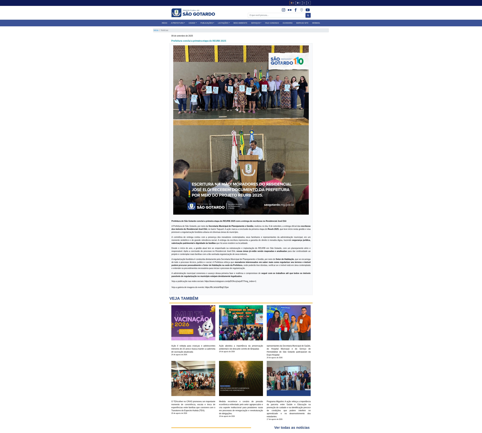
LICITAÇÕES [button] (223, 23)
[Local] (302, 10)
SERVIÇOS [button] (255, 23)
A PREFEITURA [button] (177, 23)
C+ (299, 3)
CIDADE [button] (192, 23)
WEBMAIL (316, 23)
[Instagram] (284, 10)
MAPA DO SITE (302, 23)
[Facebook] (296, 10)
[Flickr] (290, 10)
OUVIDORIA (287, 23)
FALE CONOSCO (272, 23)
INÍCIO (164, 23)
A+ (293, 3)
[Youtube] (308, 10)
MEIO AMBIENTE (240, 23)
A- (309, 3)
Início (156, 30)
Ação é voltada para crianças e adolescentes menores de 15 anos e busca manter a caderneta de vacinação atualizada (193, 349)
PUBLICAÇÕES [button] (206, 23)
